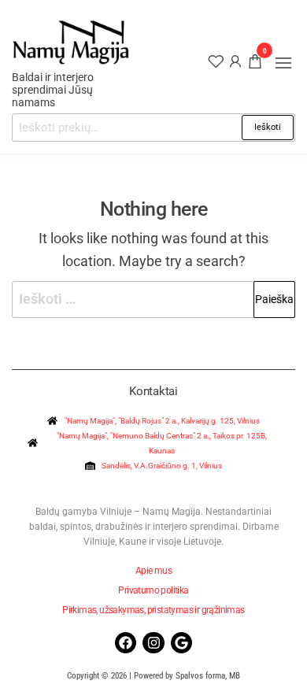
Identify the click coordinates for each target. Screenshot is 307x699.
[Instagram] (153, 642)
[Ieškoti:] (153, 299)
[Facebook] (125, 642)
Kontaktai (153, 391)
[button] (283, 63)
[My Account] (235, 60)
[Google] (181, 642)
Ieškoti (267, 127)
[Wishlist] (215, 60)
